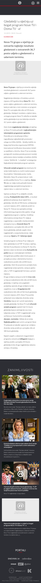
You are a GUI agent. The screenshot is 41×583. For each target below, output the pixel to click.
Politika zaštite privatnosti (20, 579)
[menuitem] (33, 3)
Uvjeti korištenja (25, 577)
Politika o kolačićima (10, 581)
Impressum (12, 577)
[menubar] (33, 3)
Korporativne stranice (30, 581)
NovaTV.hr (21, 3)
